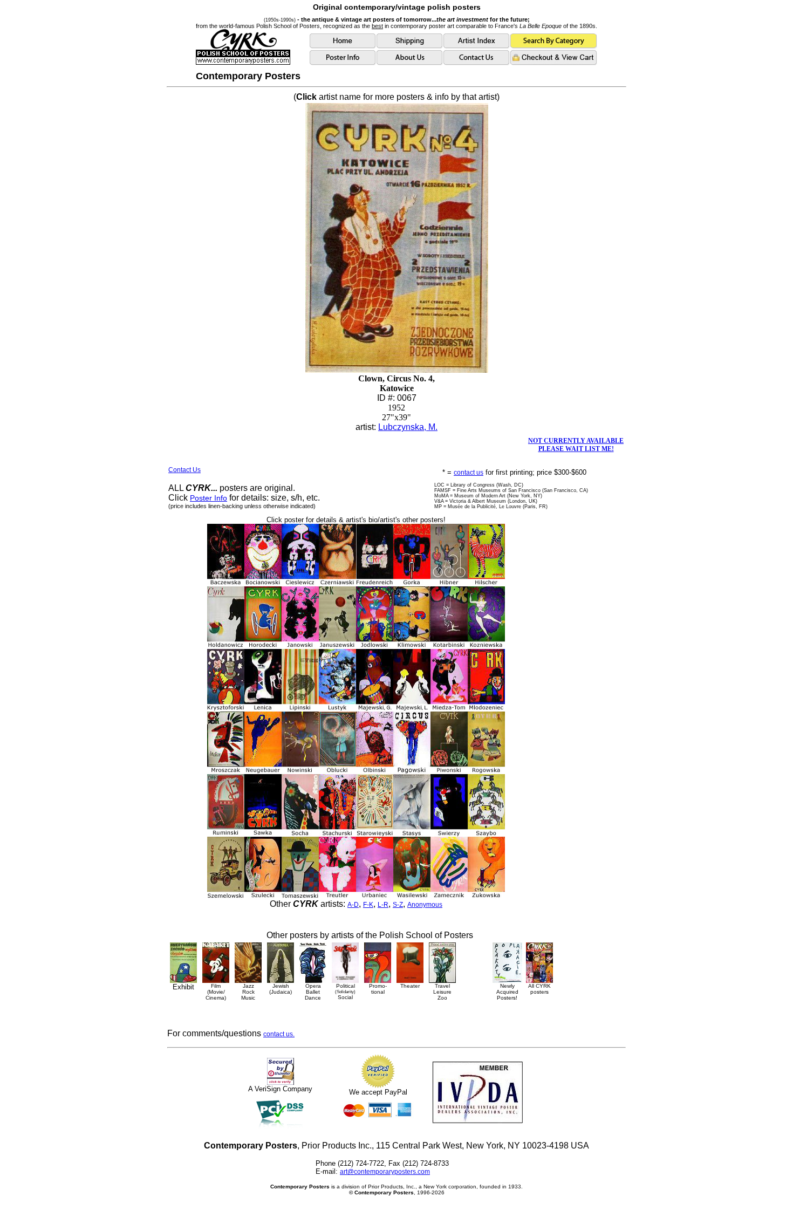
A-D (353, 904)
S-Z (398, 904)
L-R (383, 904)
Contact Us (184, 470)
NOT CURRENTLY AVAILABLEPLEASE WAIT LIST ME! (576, 445)
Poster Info (208, 498)
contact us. (279, 1034)
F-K (368, 904)
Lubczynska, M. (407, 427)
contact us (468, 472)
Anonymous (424, 904)
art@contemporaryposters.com (385, 1171)
